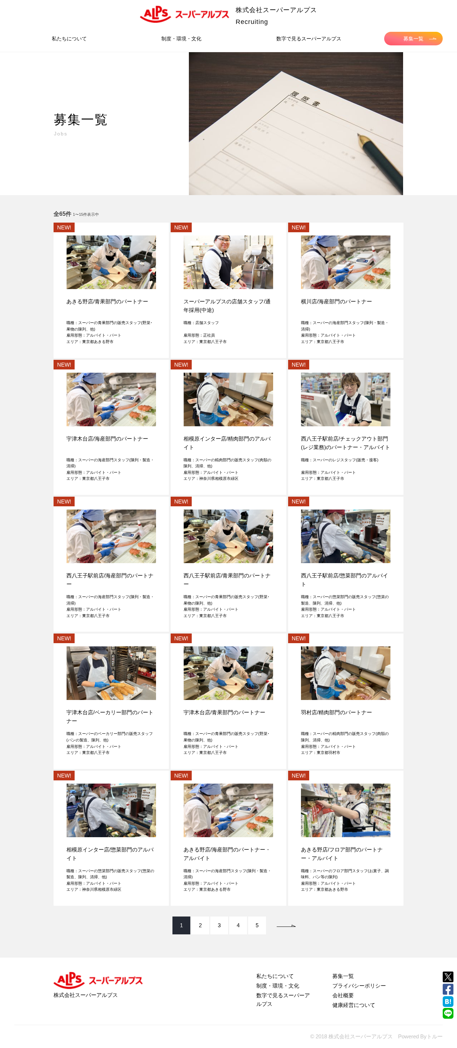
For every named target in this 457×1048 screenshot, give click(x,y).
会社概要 (343, 995)
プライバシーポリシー (359, 986)
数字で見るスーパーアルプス (308, 38)
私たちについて (69, 38)
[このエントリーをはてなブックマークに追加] (448, 1001)
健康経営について (353, 1005)
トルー (435, 1036)
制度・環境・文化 (181, 38)
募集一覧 (413, 38)
